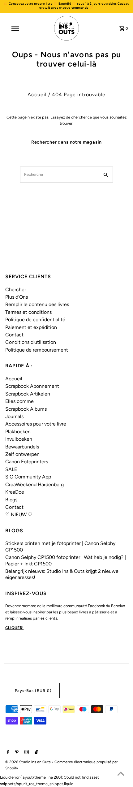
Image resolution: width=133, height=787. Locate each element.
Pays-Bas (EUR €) (33, 690)
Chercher (15, 289)
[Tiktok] (35, 752)
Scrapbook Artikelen (27, 394)
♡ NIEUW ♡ (18, 514)
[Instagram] (26, 752)
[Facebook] (7, 752)
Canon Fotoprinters (26, 462)
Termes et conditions (28, 312)
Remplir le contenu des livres (37, 304)
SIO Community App (28, 477)
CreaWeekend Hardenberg (34, 484)
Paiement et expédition (31, 327)
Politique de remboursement (36, 350)
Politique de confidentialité (35, 319)
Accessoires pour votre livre (35, 424)
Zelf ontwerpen (22, 454)
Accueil (37, 94)
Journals (14, 416)
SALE (11, 469)
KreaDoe (14, 492)
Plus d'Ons (16, 297)
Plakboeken (18, 432)
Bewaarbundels (22, 447)
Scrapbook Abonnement (32, 386)
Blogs (11, 500)
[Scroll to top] (120, 774)
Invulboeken (18, 439)
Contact (14, 335)
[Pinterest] (16, 752)
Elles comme (19, 401)
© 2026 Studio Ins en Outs (28, 762)
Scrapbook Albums (26, 409)
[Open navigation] (16, 28)
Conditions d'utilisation (30, 342)
